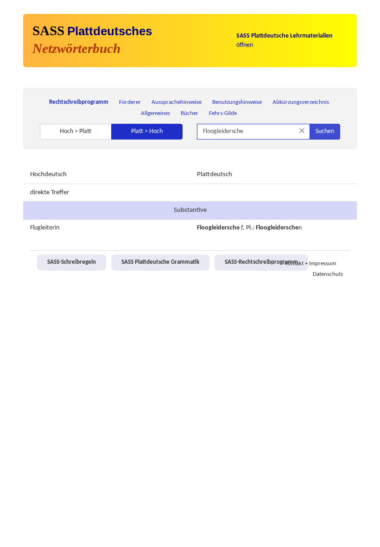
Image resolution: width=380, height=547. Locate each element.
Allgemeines (155, 113)
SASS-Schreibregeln (71, 262)
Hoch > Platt (75, 131)
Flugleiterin (44, 227)
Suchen (325, 131)
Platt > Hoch (147, 131)
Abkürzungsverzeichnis (300, 102)
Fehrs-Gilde (223, 113)
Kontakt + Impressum (310, 264)
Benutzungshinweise (237, 102)
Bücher (189, 113)
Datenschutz (328, 274)
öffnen (284, 40)
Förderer (130, 102)
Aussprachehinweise (177, 102)
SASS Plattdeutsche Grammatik (160, 262)
